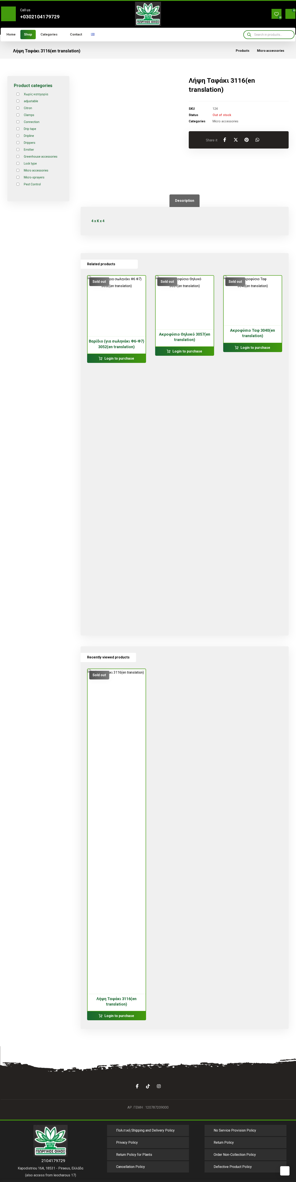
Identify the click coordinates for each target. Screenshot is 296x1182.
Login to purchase (119, 358)
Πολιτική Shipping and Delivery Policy (145, 1130)
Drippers (29, 142)
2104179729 (52, 1160)
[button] (276, 14)
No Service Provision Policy (235, 1130)
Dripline (29, 135)
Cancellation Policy (130, 1167)
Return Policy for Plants (134, 1155)
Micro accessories (225, 121)
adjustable (31, 101)
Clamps (29, 115)
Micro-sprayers (34, 177)
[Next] (127, 264)
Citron (28, 108)
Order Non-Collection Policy (235, 1155)
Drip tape (30, 129)
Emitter (29, 149)
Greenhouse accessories (40, 156)
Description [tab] (184, 201)
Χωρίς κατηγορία (36, 94)
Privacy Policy (127, 1142)
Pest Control (32, 184)
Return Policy (224, 1142)
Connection (31, 122)
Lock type (30, 163)
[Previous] (119, 264)
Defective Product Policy (233, 1167)
